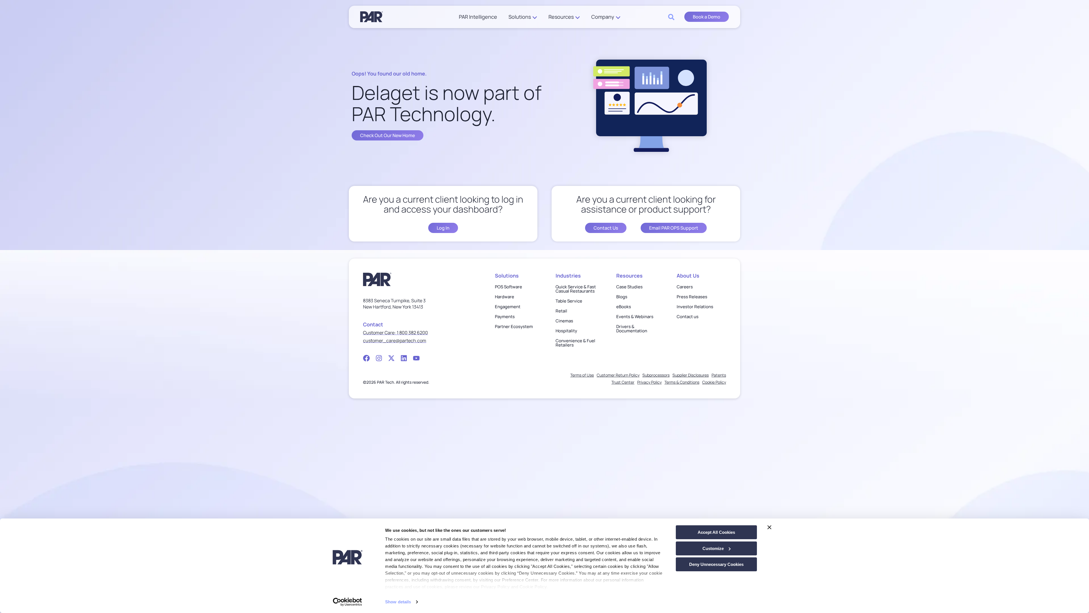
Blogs (621, 297)
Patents (719, 375)
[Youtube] (416, 358)
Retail (561, 311)
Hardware (504, 297)
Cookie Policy (714, 382)
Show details (398, 601)
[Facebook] (366, 358)
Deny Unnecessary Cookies (716, 564)
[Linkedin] (403, 358)
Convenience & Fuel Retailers (575, 343)
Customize (713, 548)
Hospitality (566, 331)
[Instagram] (378, 358)
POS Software (508, 287)
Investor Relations (695, 307)
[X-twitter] (391, 358)
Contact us (687, 316)
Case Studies (629, 287)
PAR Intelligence (478, 17)
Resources (561, 17)
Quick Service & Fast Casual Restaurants (576, 289)
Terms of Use (582, 375)
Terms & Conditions (681, 382)
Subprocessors (656, 375)
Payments (505, 316)
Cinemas (564, 321)
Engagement (507, 307)
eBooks (623, 307)
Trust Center (622, 382)
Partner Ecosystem (514, 326)
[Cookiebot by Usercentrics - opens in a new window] (347, 602)
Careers (685, 287)
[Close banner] (769, 527)
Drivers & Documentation (631, 328)
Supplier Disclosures (690, 375)
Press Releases (692, 297)
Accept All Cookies (716, 532)
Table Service (569, 301)
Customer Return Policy (618, 375)
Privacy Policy (649, 382)
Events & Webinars (634, 316)
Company (602, 17)
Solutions (519, 17)
